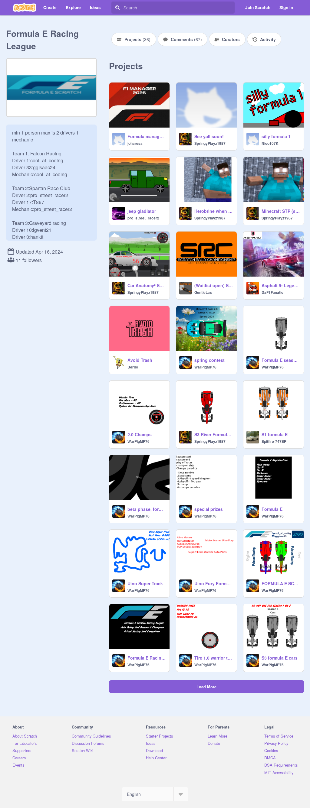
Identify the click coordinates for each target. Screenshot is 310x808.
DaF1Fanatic (272, 292)
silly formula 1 (276, 136)
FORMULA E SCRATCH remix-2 (281, 583)
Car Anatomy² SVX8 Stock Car (146, 285)
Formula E (272, 509)
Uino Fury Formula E (213, 583)
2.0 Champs (139, 434)
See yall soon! (209, 136)
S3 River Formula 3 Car (213, 434)
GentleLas (203, 292)
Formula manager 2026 (146, 136)
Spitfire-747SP (274, 441)
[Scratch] (24, 7)
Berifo (132, 367)
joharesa (135, 143)
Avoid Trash (139, 360)
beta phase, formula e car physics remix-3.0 (146, 509)
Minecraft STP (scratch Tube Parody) (281, 211)
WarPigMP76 (205, 367)
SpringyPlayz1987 (210, 143)
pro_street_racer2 (143, 218)
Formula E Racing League (146, 658)
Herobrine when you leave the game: (213, 211)
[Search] (117, 8)
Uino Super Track (145, 583)
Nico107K (270, 143)
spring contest (209, 360)
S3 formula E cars (280, 658)
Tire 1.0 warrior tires (213, 658)
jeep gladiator (141, 211)
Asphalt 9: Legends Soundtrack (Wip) (281, 285)
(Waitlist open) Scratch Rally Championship (213, 285)
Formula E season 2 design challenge (281, 360)
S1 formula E (275, 434)
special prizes (208, 509)
